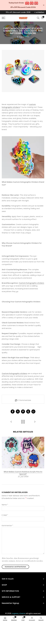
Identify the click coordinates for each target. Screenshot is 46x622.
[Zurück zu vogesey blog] (23, 421)
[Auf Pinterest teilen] (23, 411)
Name (5, 505)
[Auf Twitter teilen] (18, 411)
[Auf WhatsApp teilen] (33, 411)
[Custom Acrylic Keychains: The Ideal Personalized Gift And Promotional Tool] (11, 421)
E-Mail (5, 515)
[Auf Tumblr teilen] (28, 411)
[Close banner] (44, 5)
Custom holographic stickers (31, 283)
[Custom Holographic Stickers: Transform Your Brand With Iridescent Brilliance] (35, 421)
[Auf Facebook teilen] (13, 411)
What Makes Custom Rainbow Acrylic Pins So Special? (23, 473)
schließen (39, 12)
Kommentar (7, 525)
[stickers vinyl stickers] (23, 157)
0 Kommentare (24, 400)
